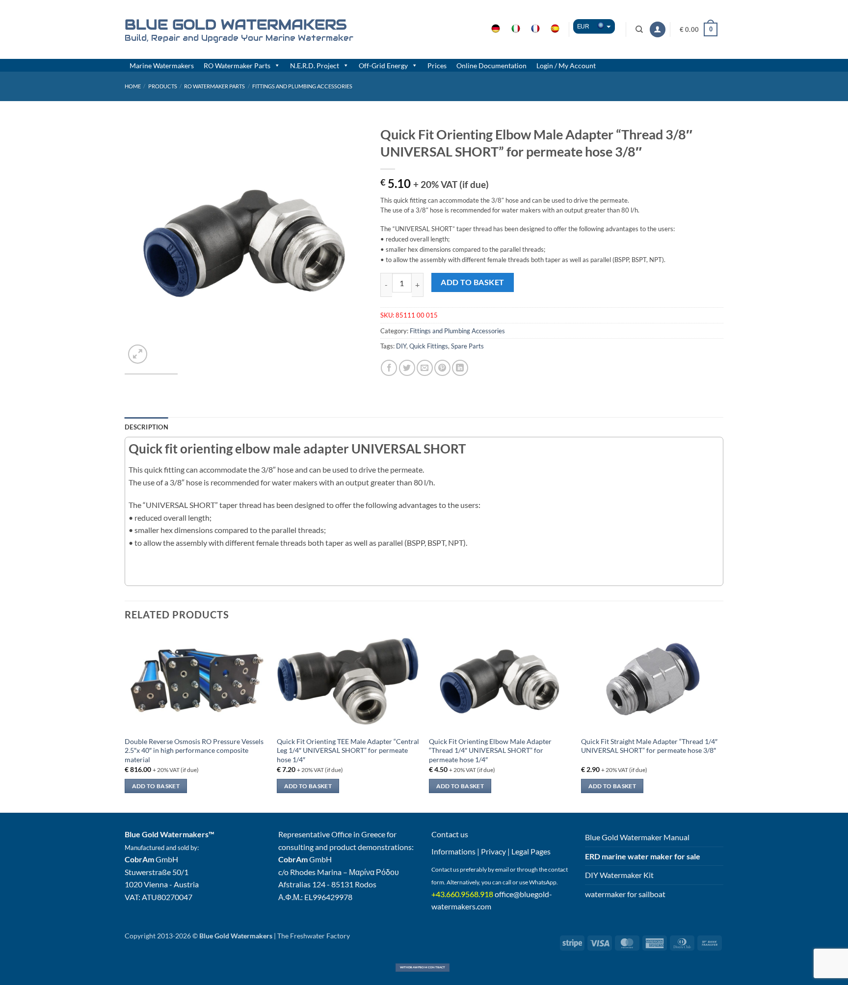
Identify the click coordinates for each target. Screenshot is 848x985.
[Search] (639, 29)
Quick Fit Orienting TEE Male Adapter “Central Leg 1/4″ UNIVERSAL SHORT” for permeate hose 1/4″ (348, 750)
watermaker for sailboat (625, 894)
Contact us (449, 834)
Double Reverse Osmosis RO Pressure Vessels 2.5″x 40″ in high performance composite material (194, 750)
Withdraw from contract (423, 967)
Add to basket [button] (156, 786)
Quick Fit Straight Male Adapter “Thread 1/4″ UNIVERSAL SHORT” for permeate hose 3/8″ (649, 746)
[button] (657, 30)
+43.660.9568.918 (462, 894)
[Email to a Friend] (425, 368)
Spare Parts (467, 346)
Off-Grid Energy (383, 65)
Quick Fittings (428, 346)
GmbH (151, 859)
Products (162, 86)
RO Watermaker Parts (237, 65)
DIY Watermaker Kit (619, 874)
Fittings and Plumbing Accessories (302, 86)
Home (133, 86)
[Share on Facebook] (389, 368)
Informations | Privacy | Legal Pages (491, 851)
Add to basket (472, 282)
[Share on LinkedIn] (460, 368)
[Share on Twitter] (407, 368)
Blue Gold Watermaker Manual (637, 837)
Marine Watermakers (162, 65)
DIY (401, 346)
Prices (437, 65)
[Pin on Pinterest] (442, 368)
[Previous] (142, 243)
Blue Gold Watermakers (235, 24)
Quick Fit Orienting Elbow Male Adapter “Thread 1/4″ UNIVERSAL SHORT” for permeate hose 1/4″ (490, 750)
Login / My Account (566, 65)
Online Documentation (491, 65)
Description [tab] (146, 427)
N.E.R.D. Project (314, 65)
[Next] (348, 243)
